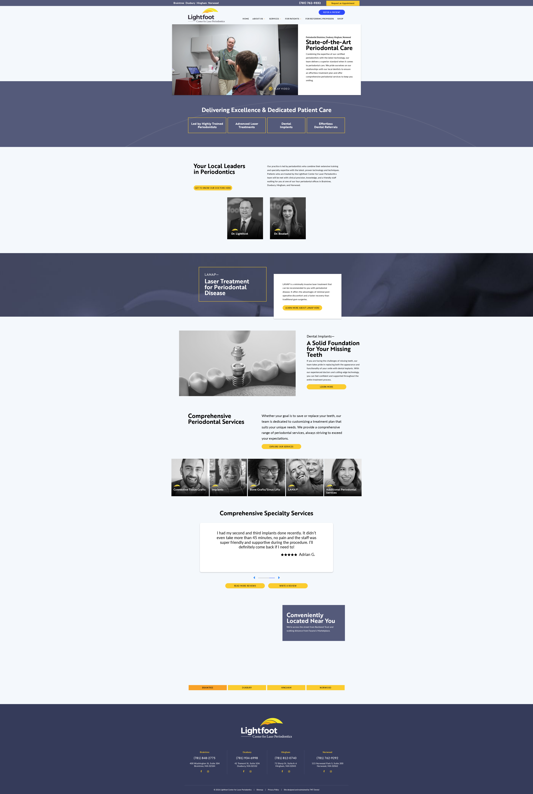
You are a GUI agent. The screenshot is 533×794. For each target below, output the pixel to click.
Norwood (213, 3)
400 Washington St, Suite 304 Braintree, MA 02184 (205, 764)
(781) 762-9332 (310, 2)
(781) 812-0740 (285, 758)
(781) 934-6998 (247, 758)
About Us (257, 18)
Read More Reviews (245, 585)
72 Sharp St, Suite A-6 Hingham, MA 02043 (286, 764)
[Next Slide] (279, 577)
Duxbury (190, 3)
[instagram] (208, 771)
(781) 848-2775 (204, 758)
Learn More (326, 386)
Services (274, 18)
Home (246, 18)
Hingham (202, 3)
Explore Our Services (281, 446)
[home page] (206, 15)
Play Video (282, 88)
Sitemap (260, 789)
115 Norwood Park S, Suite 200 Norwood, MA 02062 (327, 764)
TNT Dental (314, 789)
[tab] (261, 577)
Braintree (179, 3)
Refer (331, 12)
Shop (340, 18)
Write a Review (287, 585)
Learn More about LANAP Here (302, 307)
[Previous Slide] (254, 577)
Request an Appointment (343, 3)
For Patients (292, 18)
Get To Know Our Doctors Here (213, 187)
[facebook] (201, 771)
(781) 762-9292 (327, 758)
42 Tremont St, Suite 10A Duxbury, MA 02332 (247, 764)
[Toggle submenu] (264, 19)
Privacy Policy (273, 789)
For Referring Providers (320, 18)
